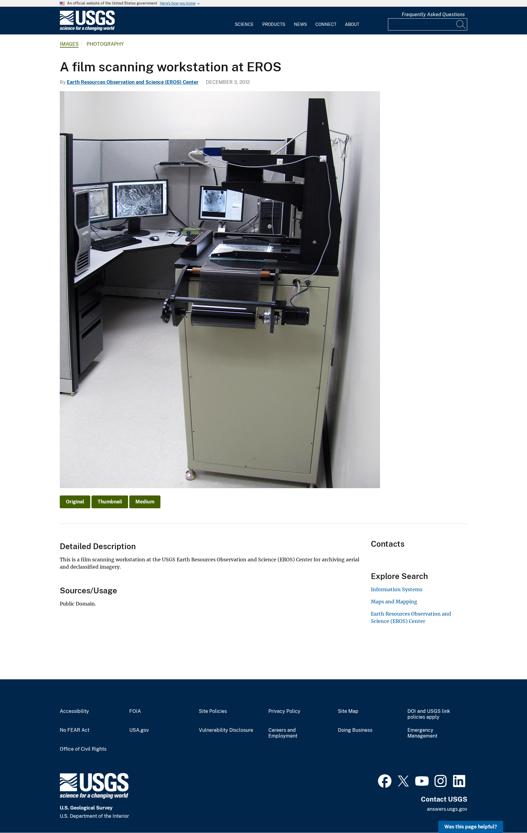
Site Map (348, 711)
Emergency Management (422, 733)
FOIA (135, 711)
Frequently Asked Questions (433, 14)
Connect (325, 24)
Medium (144, 502)
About (352, 24)
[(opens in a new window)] (385, 780)
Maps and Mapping (394, 602)
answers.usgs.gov (447, 809)
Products (273, 24)
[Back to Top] (505, 811)
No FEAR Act (74, 730)
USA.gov (139, 730)
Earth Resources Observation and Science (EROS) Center (133, 82)
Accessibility (74, 711)
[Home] (87, 29)
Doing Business (355, 730)
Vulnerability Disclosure (226, 730)
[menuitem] (244, 20)
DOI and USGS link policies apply (428, 714)
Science (244, 24)
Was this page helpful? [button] (470, 827)
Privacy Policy (284, 711)
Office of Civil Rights (83, 749)
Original (75, 502)
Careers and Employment (282, 733)
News (300, 24)
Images (69, 44)
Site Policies (213, 711)
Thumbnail (110, 502)
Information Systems (396, 589)
